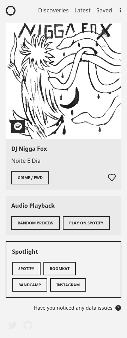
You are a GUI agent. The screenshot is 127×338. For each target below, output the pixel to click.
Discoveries (53, 10)
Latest (82, 10)
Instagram (68, 284)
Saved (104, 10)
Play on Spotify (86, 222)
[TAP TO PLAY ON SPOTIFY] (63, 81)
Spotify (26, 268)
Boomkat (59, 268)
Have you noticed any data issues (76, 307)
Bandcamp (29, 284)
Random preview (36, 222)
